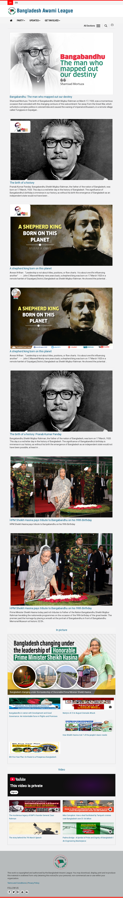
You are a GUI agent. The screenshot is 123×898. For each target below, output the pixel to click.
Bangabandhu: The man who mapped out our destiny (41, 96)
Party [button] (20, 20)
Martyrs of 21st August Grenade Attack (79, 713)
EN (10, 2)
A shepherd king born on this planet (31, 268)
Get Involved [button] (52, 20)
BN (16, 2)
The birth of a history (22, 182)
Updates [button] (34, 20)
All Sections (89, 26)
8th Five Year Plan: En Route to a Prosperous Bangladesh (32, 757)
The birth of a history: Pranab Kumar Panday (36, 434)
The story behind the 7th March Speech (25, 838)
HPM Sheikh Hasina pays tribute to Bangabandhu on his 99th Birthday (51, 520)
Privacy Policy (33, 883)
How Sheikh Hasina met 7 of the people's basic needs (85, 735)
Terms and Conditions (17, 883)
